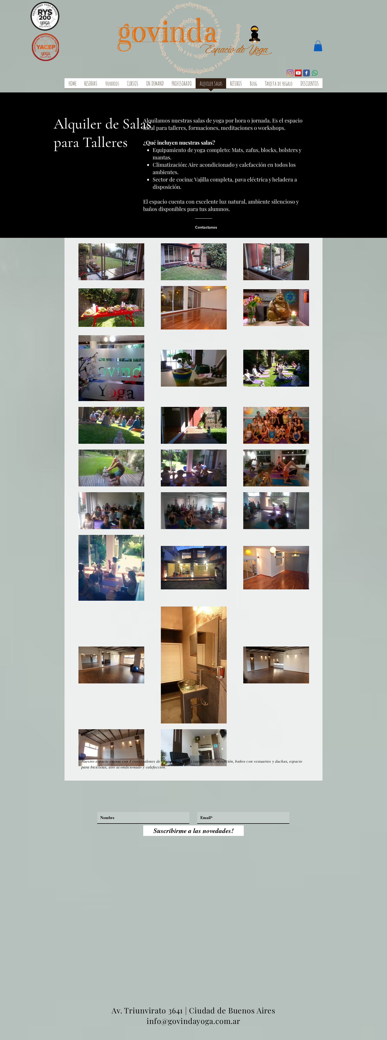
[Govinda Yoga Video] (298, 73)
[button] (318, 46)
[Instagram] (290, 73)
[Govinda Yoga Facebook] (306, 73)
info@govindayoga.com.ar (193, 1021)
